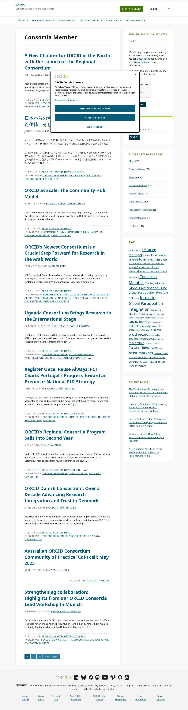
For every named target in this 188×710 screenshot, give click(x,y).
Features (78, 172)
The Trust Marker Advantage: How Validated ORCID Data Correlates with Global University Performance (148, 393)
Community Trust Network (85, 231)
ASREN (64, 294)
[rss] (127, 678)
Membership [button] (65, 20)
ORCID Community (155, 322)
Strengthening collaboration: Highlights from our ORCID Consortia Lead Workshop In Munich (65, 598)
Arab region (51, 294)
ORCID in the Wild (151, 329)
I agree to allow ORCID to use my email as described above (147, 72)
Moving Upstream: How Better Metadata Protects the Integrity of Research (146, 437)
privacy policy (154, 335)
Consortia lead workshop (91, 639)
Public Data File (157, 339)
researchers (50, 179)
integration (88, 417)
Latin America (78, 473)
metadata (160, 314)
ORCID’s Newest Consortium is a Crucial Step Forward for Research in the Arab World (64, 253)
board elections (149, 259)
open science (81, 298)
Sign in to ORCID (131, 8)
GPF (131, 298)
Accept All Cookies (95, 117)
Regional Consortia (55, 301)
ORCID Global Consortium (61, 357)
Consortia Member (55, 175)
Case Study (50, 639)
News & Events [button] (134, 20)
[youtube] (105, 678)
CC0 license (81, 685)
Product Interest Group (141, 209)
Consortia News (60, 172)
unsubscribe (143, 58)
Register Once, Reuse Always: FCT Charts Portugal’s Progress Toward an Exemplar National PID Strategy (65, 375)
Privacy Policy (140, 62)
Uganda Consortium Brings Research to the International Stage (67, 316)
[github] (120, 678)
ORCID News (80, 470)
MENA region (63, 298)
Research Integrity (141, 347)
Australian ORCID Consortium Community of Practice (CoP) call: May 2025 (66, 557)
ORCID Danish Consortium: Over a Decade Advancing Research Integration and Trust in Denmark (62, 494)
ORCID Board (138, 322)
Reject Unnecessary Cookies (95, 108)
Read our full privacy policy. (67, 100)
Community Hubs (54, 231)
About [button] (21, 20)
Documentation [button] (90, 20)
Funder (74, 417)
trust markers (61, 235)
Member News (136, 193)
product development (140, 338)
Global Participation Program (148, 292)
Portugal (49, 420)
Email (132, 41)
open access (134, 318)
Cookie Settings (160, 698)
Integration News (138, 185)
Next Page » (51, 657)
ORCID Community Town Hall (145, 326)
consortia (65, 639)
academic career (135, 250)
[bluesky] (84, 678)
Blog (45, 99)
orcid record (78, 536)
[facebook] (91, 678)
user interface (137, 366)
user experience (153, 362)
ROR (157, 348)
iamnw (136, 298)
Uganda (86, 357)
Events (164, 283)
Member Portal (137, 314)
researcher (136, 343)
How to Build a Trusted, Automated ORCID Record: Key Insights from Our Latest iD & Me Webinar (148, 422)
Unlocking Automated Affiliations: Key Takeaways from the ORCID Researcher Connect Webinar (148, 408)
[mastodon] (97, 678)
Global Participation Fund (148, 288)
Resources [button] (112, 20)
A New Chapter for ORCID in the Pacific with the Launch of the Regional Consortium (67, 61)
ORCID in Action (135, 330)
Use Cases (78, 413)
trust (161, 348)
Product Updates (137, 217)
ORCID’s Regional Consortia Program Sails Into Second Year (65, 435)
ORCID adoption (158, 318)
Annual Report (151, 255)
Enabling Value (152, 283)
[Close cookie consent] (136, 75)
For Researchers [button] (42, 20)
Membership (77, 175)
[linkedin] (76, 678)
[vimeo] (112, 678)
